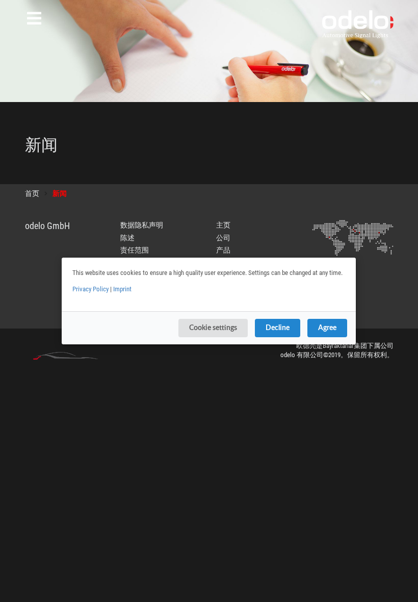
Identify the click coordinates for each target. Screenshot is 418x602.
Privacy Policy (90, 289)
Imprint (122, 289)
